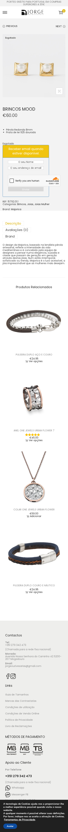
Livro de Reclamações (18, 726)
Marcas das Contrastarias (20, 701)
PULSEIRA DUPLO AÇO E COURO (34, 354)
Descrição (13, 223)
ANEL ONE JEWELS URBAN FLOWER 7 (34, 430)
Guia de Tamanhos (17, 694)
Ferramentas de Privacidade (19, 819)
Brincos (21, 204)
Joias (30, 204)
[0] (61, 12)
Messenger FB (19, 794)
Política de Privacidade (19, 720)
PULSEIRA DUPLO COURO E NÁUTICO (34, 585)
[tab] (34, 223)
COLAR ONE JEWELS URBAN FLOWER (34, 509)
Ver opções (36, 361)
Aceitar (10, 826)
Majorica (16, 209)
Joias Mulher (42, 204)
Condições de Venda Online (22, 713)
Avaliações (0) (16, 230)
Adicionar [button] (35, 516)
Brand (10, 236)
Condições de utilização (20, 707)
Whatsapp (17, 787)
